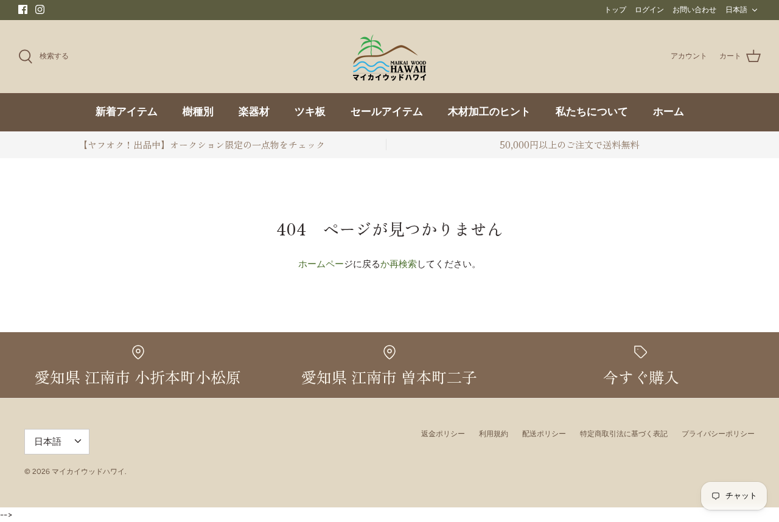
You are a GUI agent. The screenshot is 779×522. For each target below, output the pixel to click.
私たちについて (592, 112)
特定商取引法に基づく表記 (624, 434)
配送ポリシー (544, 434)
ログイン (649, 9)
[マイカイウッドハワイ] (389, 56)
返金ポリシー (443, 434)
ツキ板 (310, 112)
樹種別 (198, 112)
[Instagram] (39, 9)
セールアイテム (387, 112)
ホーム (668, 112)
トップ (615, 9)
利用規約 (493, 434)
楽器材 (254, 112)
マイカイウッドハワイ (88, 471)
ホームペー (321, 264)
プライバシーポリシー (718, 434)
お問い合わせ (694, 9)
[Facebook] (22, 9)
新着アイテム (127, 112)
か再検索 (398, 264)
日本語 (736, 9)
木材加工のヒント (489, 112)
